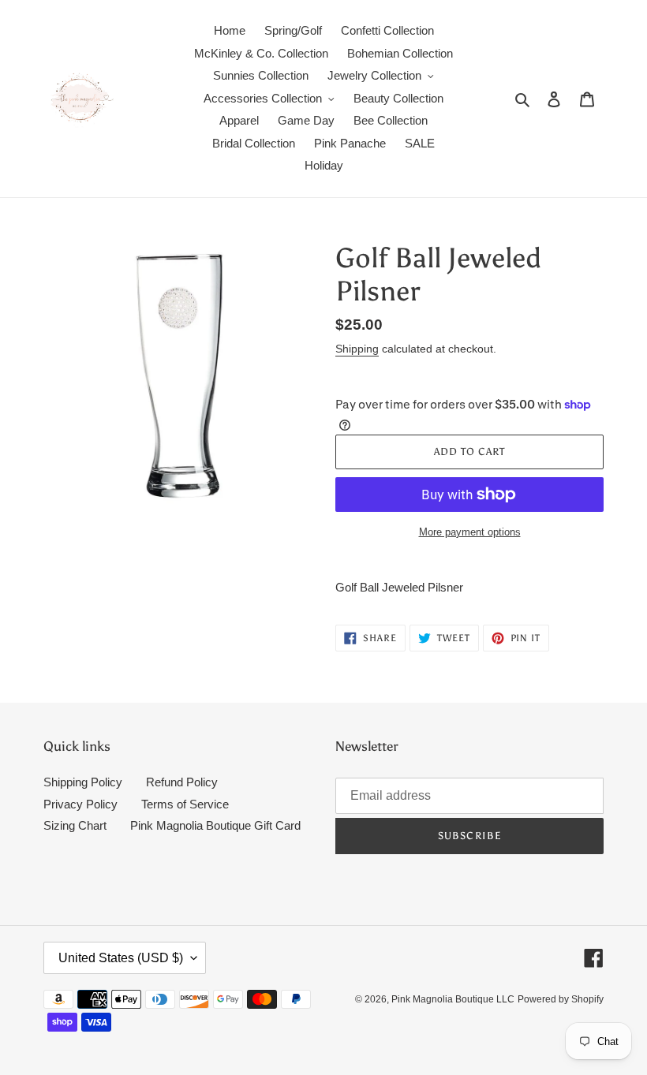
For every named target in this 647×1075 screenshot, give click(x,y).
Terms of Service (185, 804)
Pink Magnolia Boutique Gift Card (215, 825)
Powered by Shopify (561, 999)
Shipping (357, 348)
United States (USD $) (120, 958)
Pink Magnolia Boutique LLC (452, 999)
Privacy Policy (80, 804)
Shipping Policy (82, 782)
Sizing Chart (75, 825)
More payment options (470, 532)
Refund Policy (182, 782)
